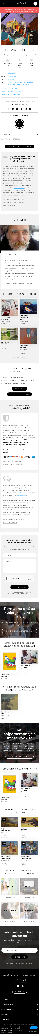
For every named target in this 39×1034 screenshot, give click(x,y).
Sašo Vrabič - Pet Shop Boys (29, 657)
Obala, (31, 82)
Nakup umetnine (8, 461)
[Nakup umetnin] (10, 886)
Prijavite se (19, 389)
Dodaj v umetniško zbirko (28, 101)
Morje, (21, 82)
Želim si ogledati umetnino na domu (14, 199)
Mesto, (10, 82)
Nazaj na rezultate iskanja (19, 147)
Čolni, (22, 84)
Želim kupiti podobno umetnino (12, 91)
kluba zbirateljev (19, 188)
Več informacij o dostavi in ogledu (13, 202)
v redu (34, 1027)
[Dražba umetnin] (29, 910)
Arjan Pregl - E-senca (9, 661)
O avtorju (8, 283)
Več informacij (32, 1031)
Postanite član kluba (19, 394)
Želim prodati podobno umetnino (12, 94)
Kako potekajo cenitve (10, 522)
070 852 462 (22, 495)
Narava (15, 76)
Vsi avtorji (30, 283)
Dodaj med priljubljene (12, 101)
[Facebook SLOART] (18, 986)
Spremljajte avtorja (19, 283)
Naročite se (19, 957)
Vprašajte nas (19, 587)
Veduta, (26, 82)
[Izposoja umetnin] (29, 886)
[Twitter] (13, 108)
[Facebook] (9, 108)
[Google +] (22, 108)
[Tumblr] (30, 108)
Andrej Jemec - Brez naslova (29, 848)
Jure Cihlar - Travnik (9, 334)
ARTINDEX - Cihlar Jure (9, 88)
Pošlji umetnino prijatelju (20, 104)
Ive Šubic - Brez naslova (29, 822)
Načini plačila (19, 461)
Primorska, (11, 84)
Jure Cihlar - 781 (9, 702)
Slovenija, (16, 82)
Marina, (18, 84)
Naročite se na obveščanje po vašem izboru (19, 963)
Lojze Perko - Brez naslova (9, 822)
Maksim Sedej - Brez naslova (9, 848)
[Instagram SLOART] (22, 986)
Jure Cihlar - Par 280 (28, 336)
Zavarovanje (20, 464)
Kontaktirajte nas (9, 206)
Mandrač (27, 84)
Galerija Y (19, 992)
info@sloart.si (22, 493)
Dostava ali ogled (8, 464)
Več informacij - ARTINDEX (20, 757)
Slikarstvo (11, 79)
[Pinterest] (26, 108)
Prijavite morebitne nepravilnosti (13, 519)
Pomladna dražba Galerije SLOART (19, 631)
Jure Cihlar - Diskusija (9, 307)
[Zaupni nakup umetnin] (10, 910)
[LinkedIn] (17, 108)
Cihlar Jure (11, 73)
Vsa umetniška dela (19, 358)
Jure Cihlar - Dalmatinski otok (28, 306)
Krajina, (10, 76)
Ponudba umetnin (10, 897)
